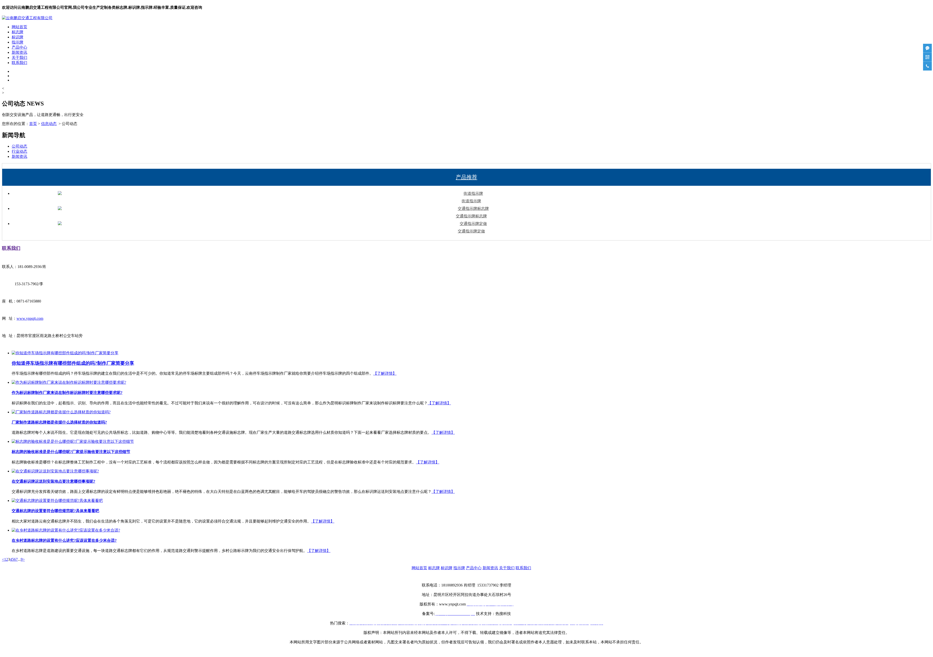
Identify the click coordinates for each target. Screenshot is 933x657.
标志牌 (17, 32)
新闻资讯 (19, 52)
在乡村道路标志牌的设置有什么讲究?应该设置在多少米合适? (64, 540)
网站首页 (19, 27)
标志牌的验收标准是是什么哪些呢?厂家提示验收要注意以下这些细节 (71, 452)
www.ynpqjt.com (30, 318)
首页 (33, 124)
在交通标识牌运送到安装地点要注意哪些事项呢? (53, 481)
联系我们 (19, 63)
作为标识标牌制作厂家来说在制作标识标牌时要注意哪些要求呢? (67, 393)
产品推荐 (466, 177)
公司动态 (19, 146)
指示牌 (17, 42)
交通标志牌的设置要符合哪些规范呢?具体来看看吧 (55, 511)
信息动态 (49, 124)
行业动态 (19, 151)
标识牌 (17, 37)
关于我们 (19, 57)
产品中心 (19, 47)
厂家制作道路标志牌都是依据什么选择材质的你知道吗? (59, 422)
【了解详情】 (385, 373)
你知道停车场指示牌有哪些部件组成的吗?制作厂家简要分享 (73, 363)
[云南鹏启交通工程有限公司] (27, 18)
